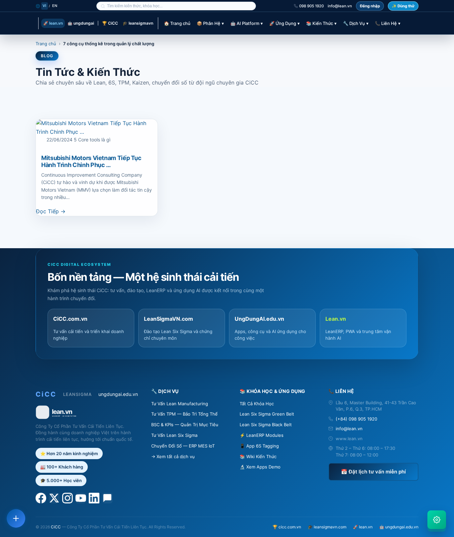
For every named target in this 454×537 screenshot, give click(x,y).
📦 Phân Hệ (210, 23)
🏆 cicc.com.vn (287, 526)
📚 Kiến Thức (321, 23)
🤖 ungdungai (80, 23)
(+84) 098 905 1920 (356, 419)
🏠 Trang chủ (177, 23)
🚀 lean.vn (53, 23)
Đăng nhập (370, 6)
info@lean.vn (340, 6)
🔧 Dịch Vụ (356, 23)
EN (54, 5)
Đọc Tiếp (50, 211)
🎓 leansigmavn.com (327, 526)
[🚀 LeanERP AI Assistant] (436, 519)
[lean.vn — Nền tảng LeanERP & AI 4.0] (87, 412)
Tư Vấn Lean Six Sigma (174, 435)
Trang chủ (46, 43)
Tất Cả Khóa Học (257, 403)
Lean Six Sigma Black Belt (266, 424)
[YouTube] (80, 498)
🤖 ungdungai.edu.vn (398, 526)
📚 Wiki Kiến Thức (258, 456)
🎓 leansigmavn (138, 23)
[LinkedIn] (94, 498)
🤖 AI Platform (246, 23)
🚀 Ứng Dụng (284, 23)
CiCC (56, 526)
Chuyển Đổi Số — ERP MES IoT (183, 445)
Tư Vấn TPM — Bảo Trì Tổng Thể (184, 414)
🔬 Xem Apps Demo (260, 466)
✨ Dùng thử (403, 6)
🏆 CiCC (110, 23)
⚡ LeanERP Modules (262, 435)
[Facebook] (41, 498)
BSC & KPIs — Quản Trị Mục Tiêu (184, 424)
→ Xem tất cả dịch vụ (173, 456)
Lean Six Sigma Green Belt (267, 414)
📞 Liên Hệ (387, 23)
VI (45, 5)
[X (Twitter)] (54, 498)
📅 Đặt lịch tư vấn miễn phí (373, 471)
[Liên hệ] (16, 518)
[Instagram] (67, 498)
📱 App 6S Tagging (259, 445)
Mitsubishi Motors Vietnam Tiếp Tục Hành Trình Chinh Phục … (91, 161)
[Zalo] (107, 498)
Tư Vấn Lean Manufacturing (179, 403)
